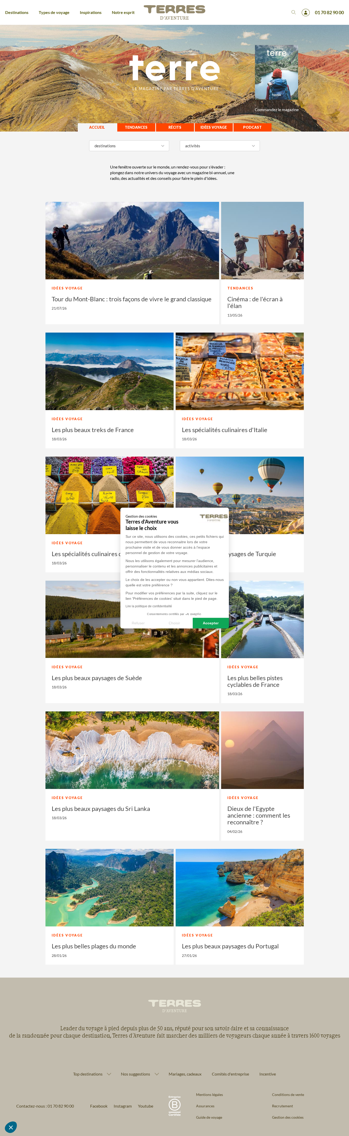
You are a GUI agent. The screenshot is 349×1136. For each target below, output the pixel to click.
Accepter (211, 623)
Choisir (174, 623)
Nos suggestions (135, 1074)
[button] (11, 1127)
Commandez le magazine (277, 109)
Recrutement (282, 1106)
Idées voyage (213, 127)
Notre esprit (123, 12)
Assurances (205, 1106)
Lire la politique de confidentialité (149, 606)
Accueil (97, 127)
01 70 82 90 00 (329, 12)
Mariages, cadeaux (185, 1073)
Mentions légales (209, 1094)
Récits (174, 127)
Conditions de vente (288, 1094)
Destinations (16, 12)
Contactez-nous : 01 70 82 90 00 (45, 1105)
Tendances (136, 127)
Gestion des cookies (288, 1117)
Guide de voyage (209, 1117)
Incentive (267, 1073)
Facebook (98, 1105)
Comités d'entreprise (230, 1073)
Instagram (123, 1105)
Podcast (252, 127)
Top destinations (88, 1074)
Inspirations (91, 12)
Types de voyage (54, 12)
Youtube (145, 1105)
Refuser (138, 623)
